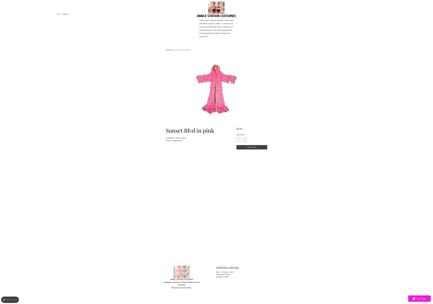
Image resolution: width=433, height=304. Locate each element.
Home (168, 50)
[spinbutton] (241, 139)
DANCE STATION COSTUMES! (181, 279)
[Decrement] (238, 139)
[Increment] (244, 139)
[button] (62, 14)
